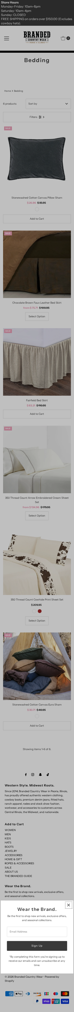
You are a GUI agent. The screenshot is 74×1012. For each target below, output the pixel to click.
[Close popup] (68, 905)
